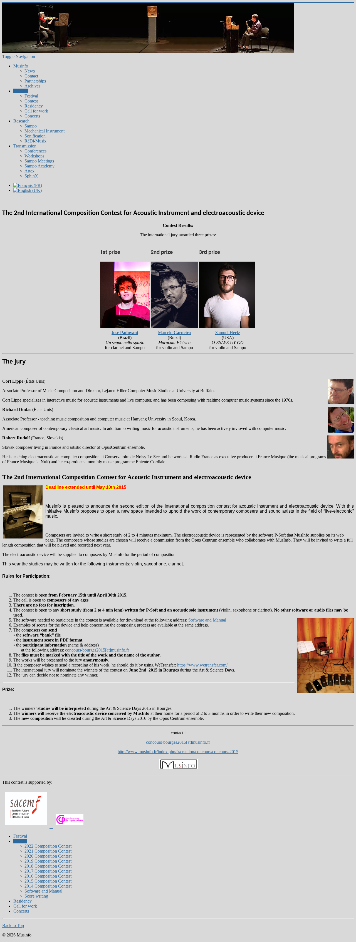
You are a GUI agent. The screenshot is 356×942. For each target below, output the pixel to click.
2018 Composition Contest (47, 866)
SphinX (31, 176)
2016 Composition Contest (47, 876)
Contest (31, 101)
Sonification (35, 136)
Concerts (32, 116)
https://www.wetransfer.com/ (202, 665)
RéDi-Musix (35, 141)
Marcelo (174, 332)
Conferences (35, 151)
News (29, 71)
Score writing (36, 896)
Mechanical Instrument (44, 131)
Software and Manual (207, 620)
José (125, 332)
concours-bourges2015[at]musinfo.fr (178, 742)
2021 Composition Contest (47, 851)
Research (21, 121)
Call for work (36, 111)
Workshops (34, 156)
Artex (29, 171)
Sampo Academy (39, 166)
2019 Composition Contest (47, 861)
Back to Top (13, 925)
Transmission (24, 146)
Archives (32, 86)
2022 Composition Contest (47, 846)
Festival (31, 96)
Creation (20, 91)
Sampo (30, 126)
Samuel (227, 332)
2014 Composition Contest (47, 886)
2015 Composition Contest (47, 881)
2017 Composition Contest (47, 871)
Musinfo (20, 66)
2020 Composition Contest (47, 856)
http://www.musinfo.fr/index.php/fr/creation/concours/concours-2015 (178, 751)
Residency (33, 106)
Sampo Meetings (39, 161)
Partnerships (35, 81)
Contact (31, 76)
